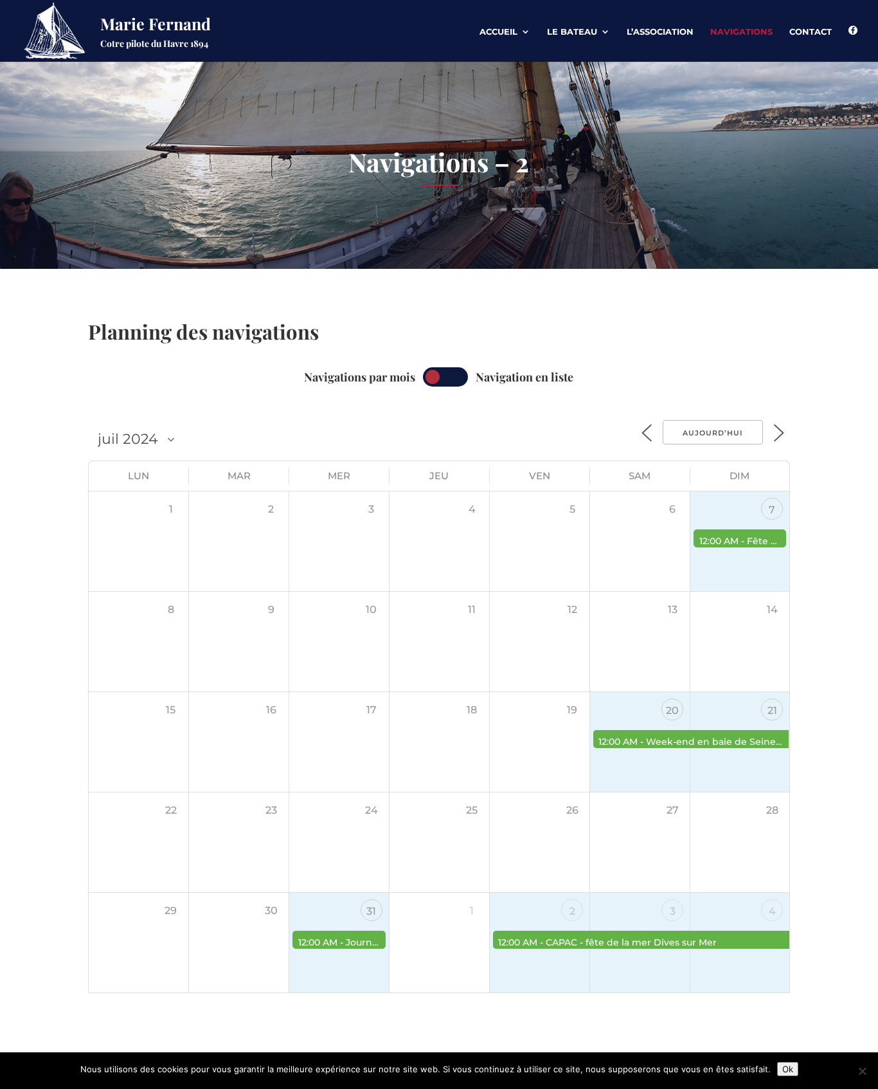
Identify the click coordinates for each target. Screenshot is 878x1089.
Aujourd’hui (713, 432)
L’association (660, 32)
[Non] (862, 1071)
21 (772, 710)
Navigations (741, 32)
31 (371, 911)
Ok (787, 1069)
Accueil (498, 32)
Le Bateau (572, 32)
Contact (810, 32)
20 (672, 710)
